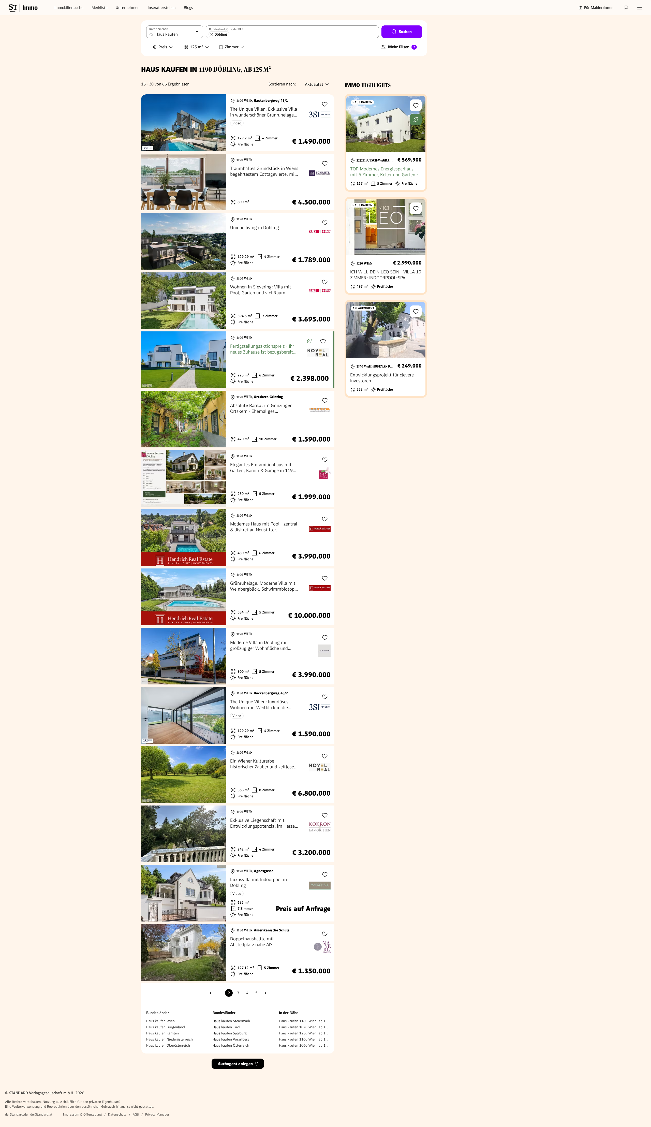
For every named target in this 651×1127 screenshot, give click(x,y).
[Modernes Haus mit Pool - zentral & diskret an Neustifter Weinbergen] (237, 537)
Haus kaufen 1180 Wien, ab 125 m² (304, 1021)
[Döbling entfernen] (211, 34)
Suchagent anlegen (235, 1063)
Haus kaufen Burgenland (165, 1027)
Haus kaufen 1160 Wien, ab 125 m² (304, 1039)
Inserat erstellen (162, 7)
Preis (162, 47)
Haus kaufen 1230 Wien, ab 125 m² (304, 1033)
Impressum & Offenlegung (82, 1114)
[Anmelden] (626, 7)
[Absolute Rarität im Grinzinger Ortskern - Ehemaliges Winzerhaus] (237, 419)
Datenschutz (117, 1114)
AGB (136, 1114)
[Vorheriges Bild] (150, 123)
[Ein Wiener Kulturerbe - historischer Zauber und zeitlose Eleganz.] (237, 774)
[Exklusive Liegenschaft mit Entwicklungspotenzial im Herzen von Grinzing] (237, 834)
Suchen (405, 31)
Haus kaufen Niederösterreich (169, 1039)
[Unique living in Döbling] (237, 241)
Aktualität (314, 84)
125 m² (196, 47)
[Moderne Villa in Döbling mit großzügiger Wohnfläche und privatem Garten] (237, 656)
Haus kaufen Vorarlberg (231, 1039)
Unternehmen (128, 7)
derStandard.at (41, 1114)
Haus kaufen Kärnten (162, 1033)
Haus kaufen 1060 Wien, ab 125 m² (304, 1045)
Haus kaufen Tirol (226, 1027)
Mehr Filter (401, 47)
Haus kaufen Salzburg (230, 1033)
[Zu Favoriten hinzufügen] (325, 104)
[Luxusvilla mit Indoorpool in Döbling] (237, 893)
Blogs (188, 7)
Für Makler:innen (599, 7)
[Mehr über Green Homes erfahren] (309, 341)
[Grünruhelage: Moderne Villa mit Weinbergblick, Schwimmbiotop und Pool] (237, 596)
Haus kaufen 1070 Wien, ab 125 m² (304, 1027)
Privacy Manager (157, 1114)
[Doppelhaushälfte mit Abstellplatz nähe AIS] (237, 952)
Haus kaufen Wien (160, 1021)
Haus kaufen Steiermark (231, 1021)
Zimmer (232, 47)
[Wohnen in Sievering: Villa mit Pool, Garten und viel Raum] (237, 300)
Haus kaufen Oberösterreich (168, 1045)
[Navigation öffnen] (639, 7)
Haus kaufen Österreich (231, 1045)
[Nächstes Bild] (218, 123)
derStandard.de (16, 1114)
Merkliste (100, 7)
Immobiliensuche (68, 7)
